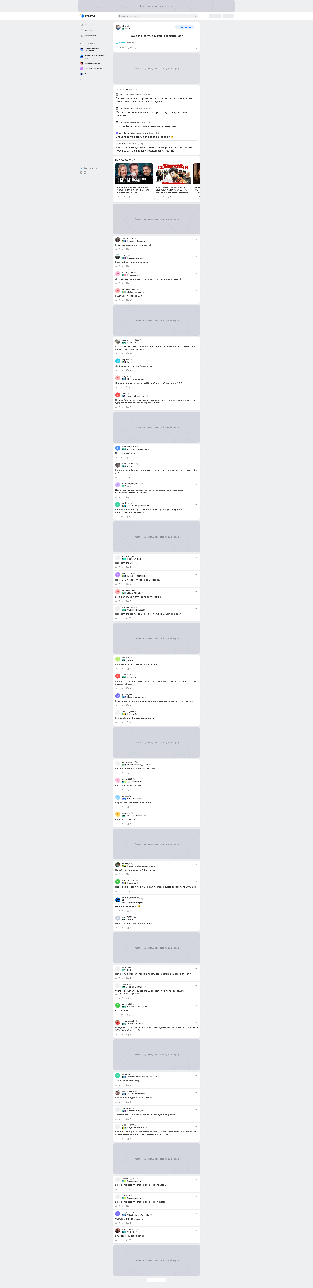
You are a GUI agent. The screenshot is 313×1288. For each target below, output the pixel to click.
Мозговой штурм (135, 258)
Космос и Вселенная (137, 241)
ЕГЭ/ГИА (131, 342)
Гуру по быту (133, 714)
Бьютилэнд (132, 275)
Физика (128, 29)
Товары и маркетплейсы (138, 506)
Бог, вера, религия (135, 1128)
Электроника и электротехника (142, 1077)
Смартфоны (134, 108)
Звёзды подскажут (136, 1094)
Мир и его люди (135, 122)
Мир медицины (135, 94)
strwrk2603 (123, 144)
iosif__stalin (123, 94)
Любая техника (134, 292)
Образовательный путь (139, 133)
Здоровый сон (134, 781)
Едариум (131, 883)
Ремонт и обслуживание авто (141, 866)
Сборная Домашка (136, 610)
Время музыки (134, 559)
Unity (129, 466)
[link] (134, 181)
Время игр (132, 362)
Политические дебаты (137, 764)
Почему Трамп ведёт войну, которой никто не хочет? (148, 126)
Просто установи (135, 379)
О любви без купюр (135, 902)
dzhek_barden (124, 133)
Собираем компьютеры (138, 1215)
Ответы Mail (133, 798)
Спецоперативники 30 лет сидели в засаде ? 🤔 (145, 137)
